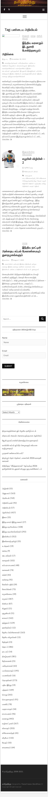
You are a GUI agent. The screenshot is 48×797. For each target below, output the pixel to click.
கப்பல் (25, 269)
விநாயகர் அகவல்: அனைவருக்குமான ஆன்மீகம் (22, 435)
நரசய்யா (6, 260)
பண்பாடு (16, 264)
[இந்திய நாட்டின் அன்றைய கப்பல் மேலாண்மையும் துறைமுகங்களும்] (11, 243)
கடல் (29, 269)
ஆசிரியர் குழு (28, 168)
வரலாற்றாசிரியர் (20, 68)
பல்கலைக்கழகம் (22, 66)
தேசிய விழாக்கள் (9, 637)
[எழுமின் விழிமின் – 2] (11, 159)
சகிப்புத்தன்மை (23, 63)
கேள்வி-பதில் (7, 584)
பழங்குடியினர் (14, 71)
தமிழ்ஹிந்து (6, 784)
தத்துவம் (5, 623)
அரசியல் (39, 36)
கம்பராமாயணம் (8, 565)
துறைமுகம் (35, 269)
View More (10, 139)
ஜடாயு (6, 59)
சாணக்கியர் (9, 264)
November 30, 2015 (18, 59)
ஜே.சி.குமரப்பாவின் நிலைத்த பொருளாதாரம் (20, 440)
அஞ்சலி (5, 488)
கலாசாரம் (28, 267)
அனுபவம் (6, 493)
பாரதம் (31, 186)
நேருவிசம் (12, 66)
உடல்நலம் (5, 546)
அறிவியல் (6, 507)
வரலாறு (33, 36)
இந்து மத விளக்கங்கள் (11, 531)
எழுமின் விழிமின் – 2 (33, 160)
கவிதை (5, 579)
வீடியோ (5, 738)
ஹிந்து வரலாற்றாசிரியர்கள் (16, 76)
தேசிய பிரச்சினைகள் (11, 632)
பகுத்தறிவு (37, 184)
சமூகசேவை (7, 594)
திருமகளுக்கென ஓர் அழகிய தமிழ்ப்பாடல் (19, 431)
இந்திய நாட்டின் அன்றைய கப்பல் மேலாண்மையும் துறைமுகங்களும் (21, 251)
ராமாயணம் (6, 714)
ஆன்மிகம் (6, 512)
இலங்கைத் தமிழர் (9, 541)
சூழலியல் (6, 613)
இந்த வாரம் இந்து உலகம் (12, 522)
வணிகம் (21, 267)
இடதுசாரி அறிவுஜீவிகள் (28, 71)
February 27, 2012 (31, 172)
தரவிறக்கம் (7, 627)
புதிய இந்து (6, 685)
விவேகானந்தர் (27, 154)
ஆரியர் (36, 186)
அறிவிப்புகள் (7, 503)
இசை (4, 517)
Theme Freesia (26, 784)
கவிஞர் (44, 184)
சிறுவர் (5, 608)
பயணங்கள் (6, 675)
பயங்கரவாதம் (8, 670)
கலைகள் (5, 570)
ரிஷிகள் (31, 184)
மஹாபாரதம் (7, 709)
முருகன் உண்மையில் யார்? (12, 453)
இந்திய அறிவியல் (15, 74)
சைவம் (5, 618)
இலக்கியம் (6, 536)
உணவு (4, 551)
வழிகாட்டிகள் (7, 723)
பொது (4, 694)
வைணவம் (6, 747)
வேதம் (39, 181)
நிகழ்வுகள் (25, 36)
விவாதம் (25, 38)
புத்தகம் (5, 690)
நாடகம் (5, 651)
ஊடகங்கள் (6, 555)
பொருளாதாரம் (8, 699)
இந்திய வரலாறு (13, 267)
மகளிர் (5, 704)
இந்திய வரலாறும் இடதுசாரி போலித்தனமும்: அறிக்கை (22, 48)
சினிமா (5, 603)
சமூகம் (5, 599)
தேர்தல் (5, 642)
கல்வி (4, 575)
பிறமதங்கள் (7, 680)
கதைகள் (5, 560)
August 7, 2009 (18, 260)
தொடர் (5, 647)
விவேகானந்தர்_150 (32, 178)
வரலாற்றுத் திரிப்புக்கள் (29, 74)
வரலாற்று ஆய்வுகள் (11, 63)
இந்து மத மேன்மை (28, 152)
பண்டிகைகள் (7, 666)
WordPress (36, 784)
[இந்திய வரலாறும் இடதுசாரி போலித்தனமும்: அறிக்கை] (11, 40)
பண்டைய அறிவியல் (16, 269)
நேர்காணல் (6, 661)
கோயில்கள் (7, 589)
